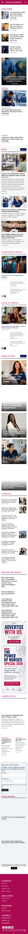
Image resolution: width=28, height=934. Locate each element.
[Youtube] (12, 927)
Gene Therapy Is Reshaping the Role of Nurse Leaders (12, 716)
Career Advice (5, 135)
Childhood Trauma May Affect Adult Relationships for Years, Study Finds (9, 509)
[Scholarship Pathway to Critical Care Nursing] (14, 854)
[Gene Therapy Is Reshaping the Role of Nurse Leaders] (14, 707)
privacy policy (18, 784)
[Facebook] (3, 927)
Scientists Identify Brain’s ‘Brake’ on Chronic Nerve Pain (16, 48)
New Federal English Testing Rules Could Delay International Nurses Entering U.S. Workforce (14, 79)
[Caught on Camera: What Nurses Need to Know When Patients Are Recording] (14, 126)
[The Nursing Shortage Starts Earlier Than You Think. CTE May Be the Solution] (22, 560)
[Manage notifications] (24, 931)
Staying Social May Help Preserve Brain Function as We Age (17, 343)
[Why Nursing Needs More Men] (21, 733)
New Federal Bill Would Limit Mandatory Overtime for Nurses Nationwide (12, 111)
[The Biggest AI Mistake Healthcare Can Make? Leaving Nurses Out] (22, 543)
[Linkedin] (9, 927)
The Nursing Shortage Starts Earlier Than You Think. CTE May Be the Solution (9, 560)
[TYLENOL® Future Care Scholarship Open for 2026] (14, 807)
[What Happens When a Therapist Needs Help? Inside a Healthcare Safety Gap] (5, 38)
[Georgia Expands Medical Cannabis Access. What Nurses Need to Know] (5, 284)
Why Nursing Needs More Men (21, 740)
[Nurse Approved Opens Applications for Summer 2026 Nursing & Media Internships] (14, 830)
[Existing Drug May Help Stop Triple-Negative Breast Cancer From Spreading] (5, 15)
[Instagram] (6, 927)
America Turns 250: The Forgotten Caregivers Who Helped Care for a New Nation (9, 518)
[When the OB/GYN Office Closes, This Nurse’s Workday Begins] (14, 372)
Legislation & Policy (6, 107)
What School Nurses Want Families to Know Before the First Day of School (9, 501)
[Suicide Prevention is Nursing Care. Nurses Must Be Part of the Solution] (22, 551)
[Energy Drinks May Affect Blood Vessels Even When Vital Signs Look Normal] (14, 315)
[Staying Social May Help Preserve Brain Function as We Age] (5, 343)
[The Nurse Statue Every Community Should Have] (14, 398)
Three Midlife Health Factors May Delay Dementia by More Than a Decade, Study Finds (12, 236)
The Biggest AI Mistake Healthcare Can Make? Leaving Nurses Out (9, 543)
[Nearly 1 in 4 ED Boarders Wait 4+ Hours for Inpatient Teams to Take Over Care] (14, 162)
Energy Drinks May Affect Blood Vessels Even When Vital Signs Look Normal (14, 327)
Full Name (4, 773)
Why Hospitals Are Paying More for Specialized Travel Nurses (7, 741)
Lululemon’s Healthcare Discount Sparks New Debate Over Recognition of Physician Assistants (9, 534)
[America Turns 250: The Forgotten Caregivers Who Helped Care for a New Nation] (22, 518)
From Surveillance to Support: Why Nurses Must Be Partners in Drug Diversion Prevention (9, 526)
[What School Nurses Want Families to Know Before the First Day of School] (22, 501)
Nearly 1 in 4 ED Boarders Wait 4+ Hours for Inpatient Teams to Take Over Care (13, 175)
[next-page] (5, 296)
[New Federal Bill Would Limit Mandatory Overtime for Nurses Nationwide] (14, 98)
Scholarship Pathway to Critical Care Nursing (14, 865)
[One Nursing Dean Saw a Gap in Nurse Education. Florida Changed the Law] (5, 291)
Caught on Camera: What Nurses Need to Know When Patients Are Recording (12, 139)
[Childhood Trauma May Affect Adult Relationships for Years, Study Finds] (22, 509)
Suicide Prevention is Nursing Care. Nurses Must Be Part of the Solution (10, 551)
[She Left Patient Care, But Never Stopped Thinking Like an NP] (5, 27)
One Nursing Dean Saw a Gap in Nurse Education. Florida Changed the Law (18, 291)
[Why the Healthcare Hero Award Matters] (22, 593)
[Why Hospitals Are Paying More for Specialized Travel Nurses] (7, 733)
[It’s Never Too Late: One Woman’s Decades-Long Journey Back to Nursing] (14, 478)
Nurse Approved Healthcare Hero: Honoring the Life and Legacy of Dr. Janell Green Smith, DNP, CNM (10, 602)
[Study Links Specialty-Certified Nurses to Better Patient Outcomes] (14, 201)
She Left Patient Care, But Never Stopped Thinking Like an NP (17, 26)
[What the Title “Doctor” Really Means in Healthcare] (14, 264)
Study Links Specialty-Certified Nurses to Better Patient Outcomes (14, 210)
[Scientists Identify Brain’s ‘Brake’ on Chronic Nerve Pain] (5, 49)
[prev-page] (3, 296)
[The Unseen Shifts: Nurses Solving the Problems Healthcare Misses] (14, 451)
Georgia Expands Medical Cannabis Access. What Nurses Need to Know (17, 283)
